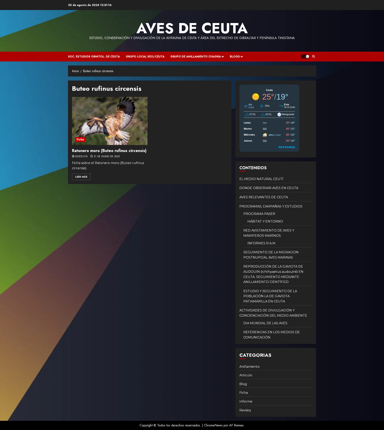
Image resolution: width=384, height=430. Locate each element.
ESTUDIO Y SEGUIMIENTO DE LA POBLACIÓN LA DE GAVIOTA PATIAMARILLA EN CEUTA (270, 296)
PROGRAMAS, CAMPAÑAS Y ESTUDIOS (270, 206)
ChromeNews (213, 425)
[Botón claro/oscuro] (305, 56)
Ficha (80, 139)
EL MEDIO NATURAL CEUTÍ (261, 179)
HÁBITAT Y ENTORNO (265, 221)
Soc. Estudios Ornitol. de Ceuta (94, 56)
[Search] (313, 56)
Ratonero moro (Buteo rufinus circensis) (109, 151)
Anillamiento (249, 367)
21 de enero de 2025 (107, 156)
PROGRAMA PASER (259, 214)
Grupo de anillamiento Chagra (195, 56)
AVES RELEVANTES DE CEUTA (263, 197)
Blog (243, 384)
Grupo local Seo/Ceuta (145, 56)
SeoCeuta (81, 156)
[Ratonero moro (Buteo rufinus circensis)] (110, 121)
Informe (245, 401)
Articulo (245, 375)
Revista (245, 410)
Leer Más (81, 177)
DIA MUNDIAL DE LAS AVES (265, 323)
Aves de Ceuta (192, 28)
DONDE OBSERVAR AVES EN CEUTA (268, 188)
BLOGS (235, 56)
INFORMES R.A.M (261, 243)
